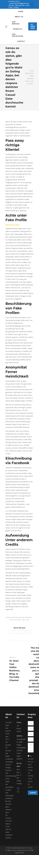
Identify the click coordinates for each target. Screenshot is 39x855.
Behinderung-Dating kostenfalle (22, 617)
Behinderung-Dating (12, 225)
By (15, 620)
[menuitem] (20, 11)
